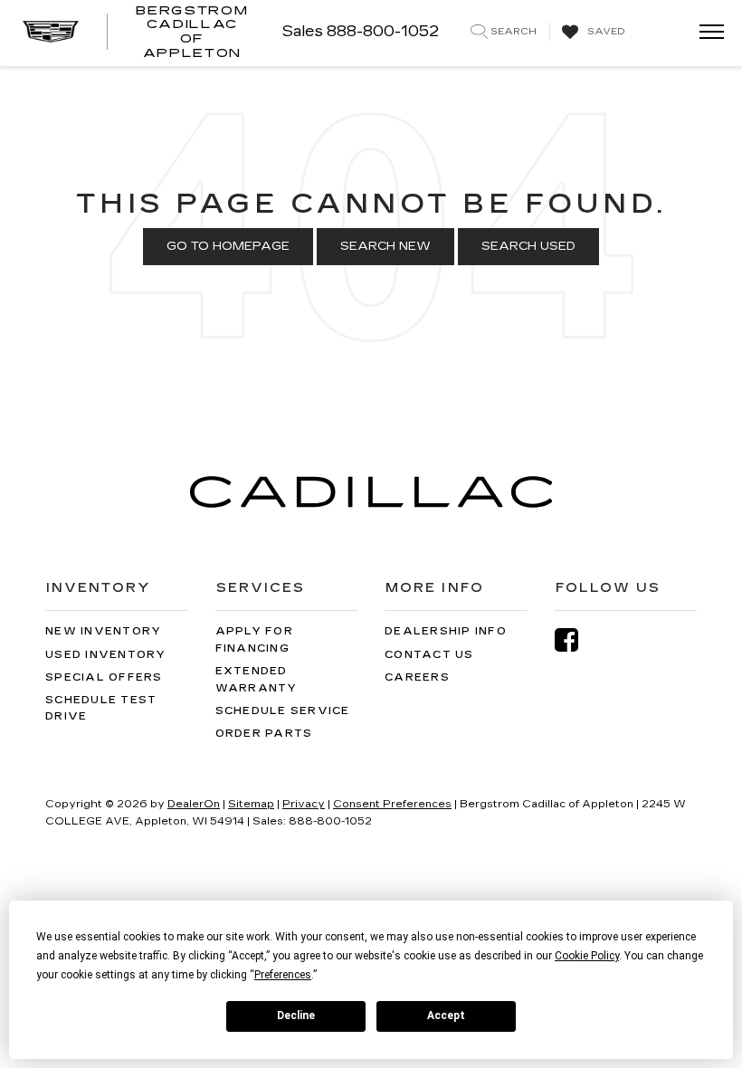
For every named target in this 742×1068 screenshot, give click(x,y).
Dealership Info (446, 631)
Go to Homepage (228, 246)
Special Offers (104, 677)
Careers (417, 677)
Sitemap (251, 804)
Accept (446, 1015)
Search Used (528, 246)
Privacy (303, 804)
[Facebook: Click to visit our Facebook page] (575, 640)
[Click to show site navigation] (706, 33)
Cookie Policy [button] (587, 955)
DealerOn (193, 804)
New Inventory (103, 631)
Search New (385, 246)
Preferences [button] (282, 974)
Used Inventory (105, 655)
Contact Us (429, 655)
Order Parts (264, 733)
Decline (296, 1015)
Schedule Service (282, 711)
